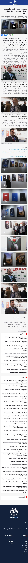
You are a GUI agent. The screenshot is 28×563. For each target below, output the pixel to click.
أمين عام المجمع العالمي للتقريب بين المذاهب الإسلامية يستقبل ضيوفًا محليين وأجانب (15, 381)
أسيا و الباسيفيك (16, 317)
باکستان (13, 327)
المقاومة (8, 327)
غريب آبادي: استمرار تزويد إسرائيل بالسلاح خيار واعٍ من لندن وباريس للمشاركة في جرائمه (15, 450)
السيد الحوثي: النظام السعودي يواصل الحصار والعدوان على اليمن (15, 365)
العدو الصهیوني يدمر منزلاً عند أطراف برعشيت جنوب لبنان (15, 471)
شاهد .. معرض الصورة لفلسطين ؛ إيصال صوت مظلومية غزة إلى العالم (14, 11)
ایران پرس (16, 322)
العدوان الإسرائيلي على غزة (20, 329)
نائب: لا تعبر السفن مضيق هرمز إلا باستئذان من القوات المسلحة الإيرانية (16, 337)
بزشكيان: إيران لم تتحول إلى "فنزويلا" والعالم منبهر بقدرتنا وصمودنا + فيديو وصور (15, 454)
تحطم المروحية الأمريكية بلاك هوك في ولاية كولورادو (16, 419)
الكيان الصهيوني (10, 324)
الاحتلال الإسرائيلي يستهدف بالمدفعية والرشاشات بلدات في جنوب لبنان (14, 397)
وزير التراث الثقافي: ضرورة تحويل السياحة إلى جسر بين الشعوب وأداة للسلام (16, 475)
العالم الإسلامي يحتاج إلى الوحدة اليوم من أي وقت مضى (15, 416)
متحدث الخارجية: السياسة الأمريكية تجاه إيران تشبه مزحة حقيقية (15, 409)
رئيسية (25, 539)
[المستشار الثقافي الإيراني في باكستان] (14, 291)
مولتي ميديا (24, 547)
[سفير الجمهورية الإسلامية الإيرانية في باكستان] (14, 307)
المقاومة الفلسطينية (22, 331)
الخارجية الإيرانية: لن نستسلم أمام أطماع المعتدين (17, 369)
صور (25, 324)
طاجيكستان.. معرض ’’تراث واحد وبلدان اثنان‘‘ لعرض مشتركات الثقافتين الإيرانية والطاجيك (15, 426)
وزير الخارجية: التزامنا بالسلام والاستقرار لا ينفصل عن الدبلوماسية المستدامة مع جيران (16, 356)
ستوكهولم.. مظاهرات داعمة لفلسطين (19, 464)
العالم (25, 543)
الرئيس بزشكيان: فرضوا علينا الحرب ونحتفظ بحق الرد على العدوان (15, 349)
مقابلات (11, 329)
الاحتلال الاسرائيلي (18, 324)
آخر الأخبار (25, 554)
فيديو (11, 322)
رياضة (26, 550)
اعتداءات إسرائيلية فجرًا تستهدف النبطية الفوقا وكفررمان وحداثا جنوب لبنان (15, 442)
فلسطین (24, 327)
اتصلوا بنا (11, 541)
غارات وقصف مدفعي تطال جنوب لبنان (19, 461)
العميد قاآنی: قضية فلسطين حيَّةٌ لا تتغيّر (18, 372)
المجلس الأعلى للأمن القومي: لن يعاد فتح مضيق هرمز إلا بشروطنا (15, 342)
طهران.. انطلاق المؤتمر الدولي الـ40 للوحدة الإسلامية (16, 353)
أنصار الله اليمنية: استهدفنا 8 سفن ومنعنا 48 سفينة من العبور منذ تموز (14, 482)
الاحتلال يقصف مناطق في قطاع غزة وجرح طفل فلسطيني (15, 413)
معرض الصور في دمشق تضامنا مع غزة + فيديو (17, 149)
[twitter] (25, 522)
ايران (26, 541)
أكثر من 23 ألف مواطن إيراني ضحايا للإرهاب (18, 458)
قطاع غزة (18, 327)
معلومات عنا (10, 539)
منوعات (25, 552)
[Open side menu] (24, 2)
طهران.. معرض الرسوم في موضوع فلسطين (18, 156)
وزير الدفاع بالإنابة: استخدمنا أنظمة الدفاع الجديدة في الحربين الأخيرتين (14, 467)
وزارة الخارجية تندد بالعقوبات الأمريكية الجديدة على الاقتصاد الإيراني (14, 491)
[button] (14, 26)
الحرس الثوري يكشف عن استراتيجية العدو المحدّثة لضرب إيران (14, 346)
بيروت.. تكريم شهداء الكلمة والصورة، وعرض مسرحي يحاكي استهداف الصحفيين (15, 487)
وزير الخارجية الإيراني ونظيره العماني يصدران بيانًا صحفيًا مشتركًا (15, 361)
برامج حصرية (6, 322)
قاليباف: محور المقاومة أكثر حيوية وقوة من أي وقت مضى (15, 479)
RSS (12, 543)
